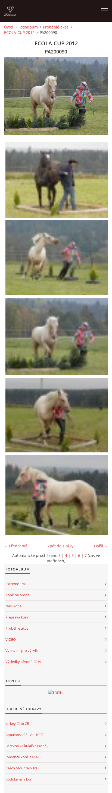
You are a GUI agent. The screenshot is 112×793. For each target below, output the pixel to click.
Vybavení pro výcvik (21, 650)
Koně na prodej (17, 594)
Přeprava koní (16, 617)
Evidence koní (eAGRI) (23, 756)
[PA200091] (57, 415)
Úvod (8, 27)
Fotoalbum (28, 27)
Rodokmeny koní (19, 779)
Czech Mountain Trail (22, 768)
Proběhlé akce (56, 27)
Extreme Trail (15, 583)
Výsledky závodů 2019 (23, 661)
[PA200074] (57, 180)
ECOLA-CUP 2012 (19, 32)
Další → (101, 545)
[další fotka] (99, 96)
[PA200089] (57, 257)
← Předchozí (15, 545)
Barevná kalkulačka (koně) (26, 745)
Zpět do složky (60, 545)
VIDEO (10, 639)
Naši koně (13, 606)
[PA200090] (57, 336)
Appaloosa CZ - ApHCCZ (24, 734)
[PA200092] (57, 495)
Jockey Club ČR (17, 723)
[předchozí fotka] (13, 96)
